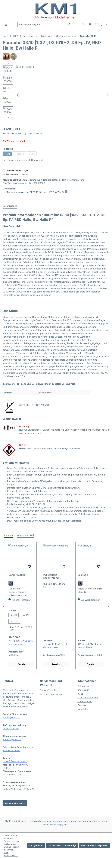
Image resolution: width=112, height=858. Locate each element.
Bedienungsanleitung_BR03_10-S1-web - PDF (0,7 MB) (35, 192)
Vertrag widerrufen (15, 803)
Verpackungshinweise (51, 694)
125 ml (13, 614)
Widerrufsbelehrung (87, 697)
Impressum (83, 690)
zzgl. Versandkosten (32, 133)
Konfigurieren (35, 845)
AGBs (80, 693)
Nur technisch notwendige (62, 845)
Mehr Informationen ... (11, 854)
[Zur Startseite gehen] (56, 10)
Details (21, 664)
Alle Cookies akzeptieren (94, 845)
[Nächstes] (107, 94)
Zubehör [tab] (8, 535)
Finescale (20, 154)
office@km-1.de (11, 728)
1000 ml (14, 621)
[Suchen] (69, 24)
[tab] (10, 206)
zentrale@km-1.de (12, 739)
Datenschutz (84, 686)
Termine (81, 705)
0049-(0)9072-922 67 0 (15, 761)
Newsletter (83, 709)
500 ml (25, 614)
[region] (56, 94)
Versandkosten (60, 821)
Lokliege (83, 574)
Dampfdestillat (17, 574)
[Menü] (6, 24)
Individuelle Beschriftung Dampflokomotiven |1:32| (54, 576)
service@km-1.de (11, 717)
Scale (32, 154)
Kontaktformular (11, 750)
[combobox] (41, 24)
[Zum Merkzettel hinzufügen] (29, 566)
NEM (8, 154)
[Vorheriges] (18, 94)
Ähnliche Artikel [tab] (25, 535)
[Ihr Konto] (90, 24)
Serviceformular (48, 690)
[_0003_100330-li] (62, 94)
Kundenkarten (84, 701)
